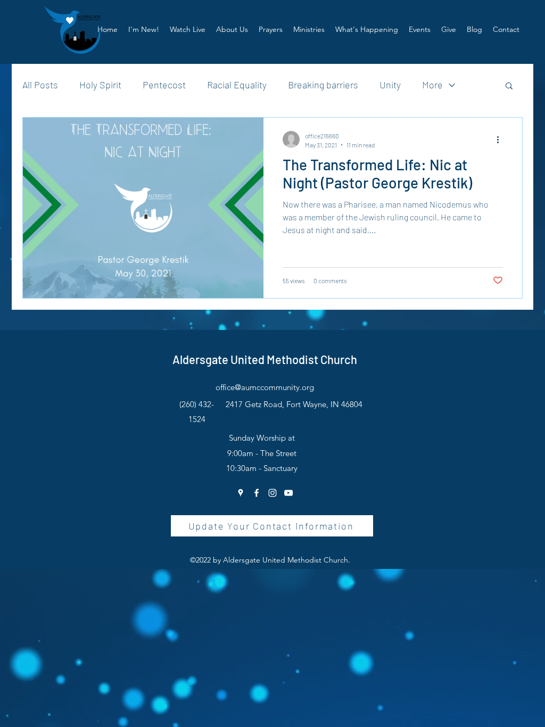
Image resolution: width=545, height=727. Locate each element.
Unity (390, 84)
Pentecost (164, 84)
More (432, 84)
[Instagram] (272, 493)
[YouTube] (288, 493)
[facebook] (256, 493)
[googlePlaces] (240, 493)
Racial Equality (237, 84)
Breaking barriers (323, 84)
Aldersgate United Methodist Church (264, 359)
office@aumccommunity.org (265, 387)
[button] (232, 29)
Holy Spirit (100, 84)
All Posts (40, 84)
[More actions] (501, 139)
